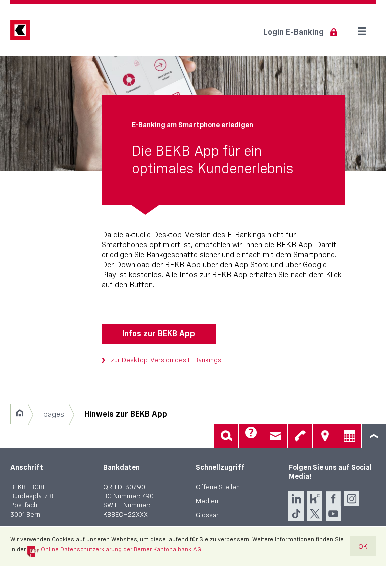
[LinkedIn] (296, 498)
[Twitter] (314, 513)
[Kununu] (314, 498)
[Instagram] (351, 498)
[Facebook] (333, 498)
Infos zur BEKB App (158, 333)
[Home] (19, 414)
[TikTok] (296, 513)
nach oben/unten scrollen (374, 436)
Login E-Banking (293, 32)
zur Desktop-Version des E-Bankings (166, 360)
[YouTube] (333, 513)
